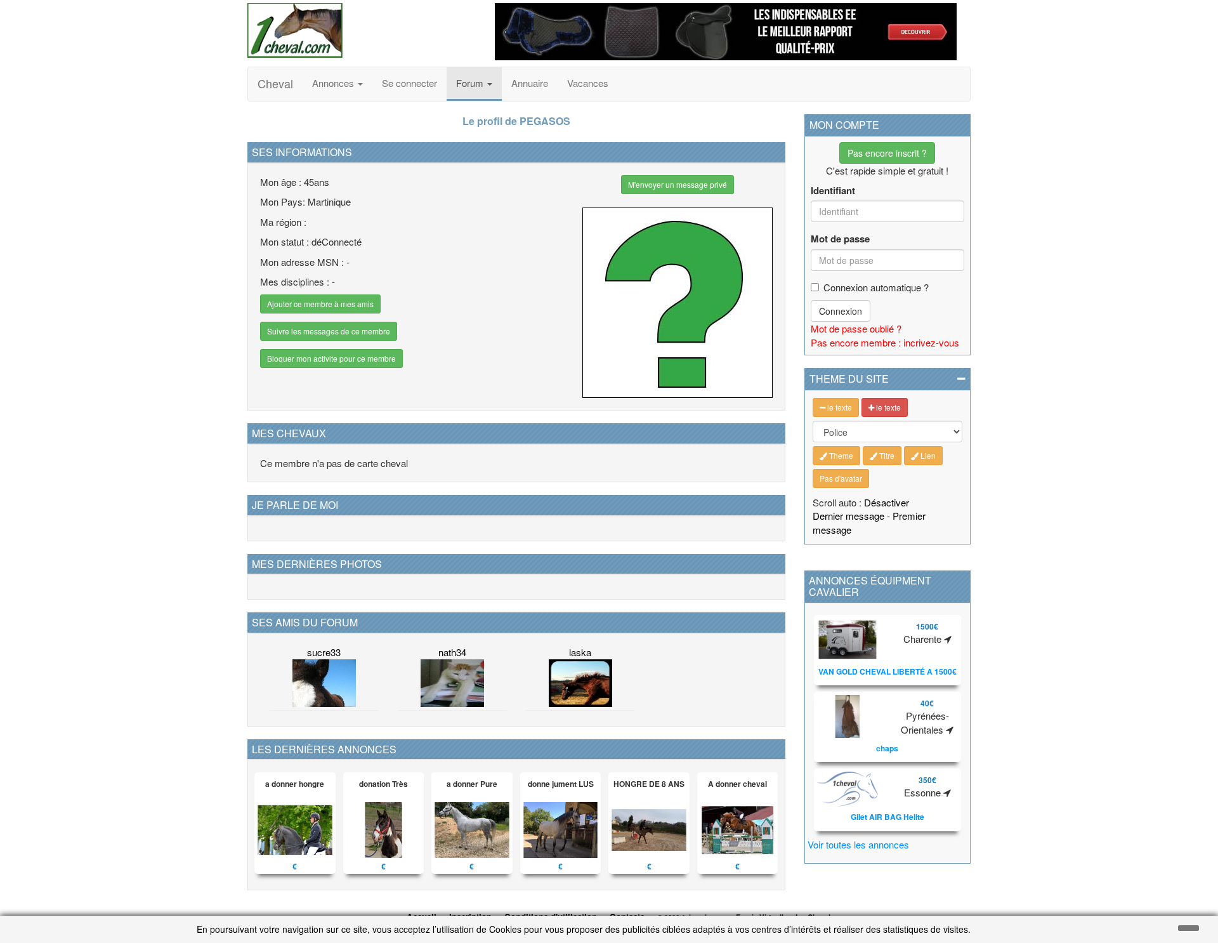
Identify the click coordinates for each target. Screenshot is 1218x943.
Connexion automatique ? (876, 287)
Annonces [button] (334, 82)
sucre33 (324, 652)
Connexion (840, 311)
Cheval (275, 83)
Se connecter (409, 82)
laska (580, 652)
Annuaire (529, 82)
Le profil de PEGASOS (516, 121)
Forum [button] (471, 82)
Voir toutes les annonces (858, 844)
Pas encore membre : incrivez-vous (885, 342)
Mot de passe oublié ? (856, 328)
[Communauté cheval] (361, 30)
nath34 (452, 652)
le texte (838, 407)
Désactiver (886, 502)
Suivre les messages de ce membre (328, 331)
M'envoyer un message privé (677, 184)
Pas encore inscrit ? (887, 153)
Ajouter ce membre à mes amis (320, 303)
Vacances (587, 82)
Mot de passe (840, 239)
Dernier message (848, 515)
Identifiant (833, 190)
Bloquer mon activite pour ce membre (331, 358)
